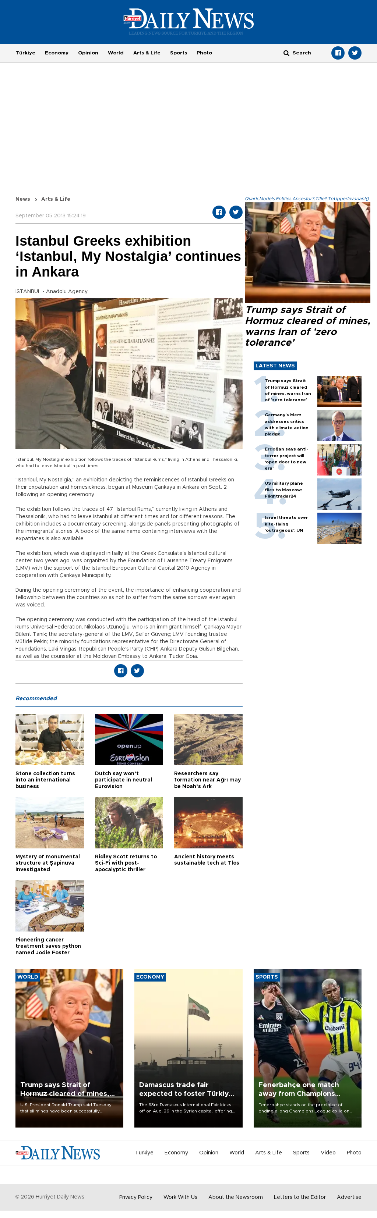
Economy (56, 53)
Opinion (88, 53)
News (22, 199)
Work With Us (180, 1197)
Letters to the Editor (300, 1197)
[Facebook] (338, 53)
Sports (178, 53)
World (116, 53)
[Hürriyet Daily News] (188, 21)
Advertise (349, 1197)
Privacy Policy (135, 1197)
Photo (204, 53)
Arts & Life (147, 53)
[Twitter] (355, 53)
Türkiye (25, 53)
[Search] (286, 53)
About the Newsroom (235, 1197)
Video (328, 1152)
